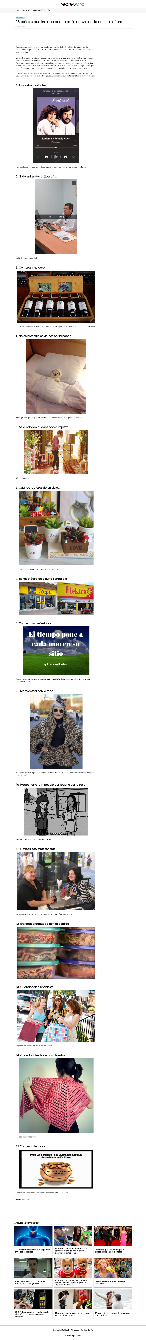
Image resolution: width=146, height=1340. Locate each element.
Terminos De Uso (87, 1330)
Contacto (57, 1330)
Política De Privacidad (70, 1330)
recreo (73, 4)
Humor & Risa (20, 17)
